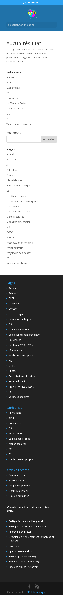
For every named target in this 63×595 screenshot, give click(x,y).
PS (7, 119)
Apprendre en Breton (20, 531)
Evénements (13, 87)
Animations (12, 77)
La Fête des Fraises (17, 103)
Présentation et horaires (19, 242)
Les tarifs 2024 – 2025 (18, 211)
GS (7, 93)
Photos (10, 237)
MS (8, 113)
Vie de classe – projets (18, 124)
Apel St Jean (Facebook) (22, 551)
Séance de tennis (18, 475)
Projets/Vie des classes (18, 253)
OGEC (9, 232)
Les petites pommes (20, 485)
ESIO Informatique (35, 592)
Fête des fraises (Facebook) (24, 561)
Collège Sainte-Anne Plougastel (26, 521)
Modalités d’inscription (18, 222)
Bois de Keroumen (19, 495)
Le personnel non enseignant (22, 201)
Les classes (12, 206)
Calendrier (11, 170)
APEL (9, 82)
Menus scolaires (15, 108)
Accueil (10, 154)
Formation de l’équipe (18, 185)
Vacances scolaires (16, 263)
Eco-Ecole (14, 546)
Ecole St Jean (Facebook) (22, 556)
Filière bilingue (14, 180)
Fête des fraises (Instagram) (24, 566)
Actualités (11, 159)
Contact (10, 175)
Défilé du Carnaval (19, 490)
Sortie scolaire (16, 480)
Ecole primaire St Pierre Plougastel (27, 526)
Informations (13, 98)
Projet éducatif (14, 247)
